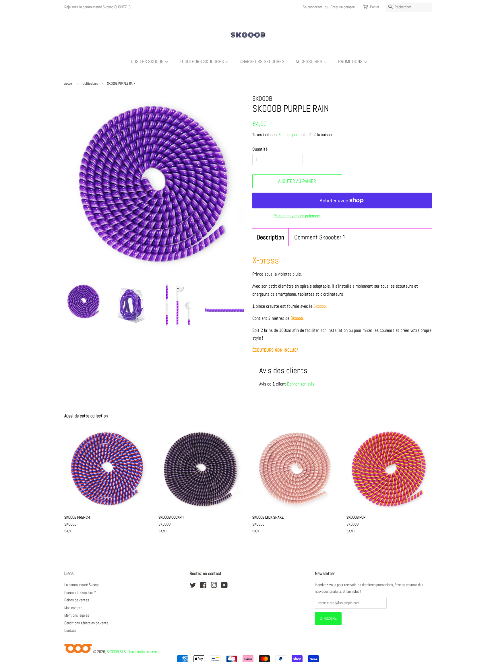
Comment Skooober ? (320, 237)
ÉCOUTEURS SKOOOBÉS (202, 61)
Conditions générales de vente (86, 623)
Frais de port (288, 134)
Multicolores (90, 83)
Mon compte (73, 607)
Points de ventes (76, 600)
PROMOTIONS (351, 61)
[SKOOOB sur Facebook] (203, 586)
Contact (70, 630)
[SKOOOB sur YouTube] (224, 586)
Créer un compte (343, 6)
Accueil (68, 83)
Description (270, 237)
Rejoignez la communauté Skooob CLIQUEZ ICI (97, 6)
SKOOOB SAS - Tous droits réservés (132, 651)
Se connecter (312, 6)
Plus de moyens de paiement (297, 215)
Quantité (260, 149)
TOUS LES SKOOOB (147, 61)
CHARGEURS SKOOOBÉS (262, 61)
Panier (374, 6)
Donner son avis (300, 384)
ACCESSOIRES (309, 61)
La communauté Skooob (81, 584)
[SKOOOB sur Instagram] (214, 586)
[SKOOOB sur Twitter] (193, 586)
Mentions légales (76, 615)
